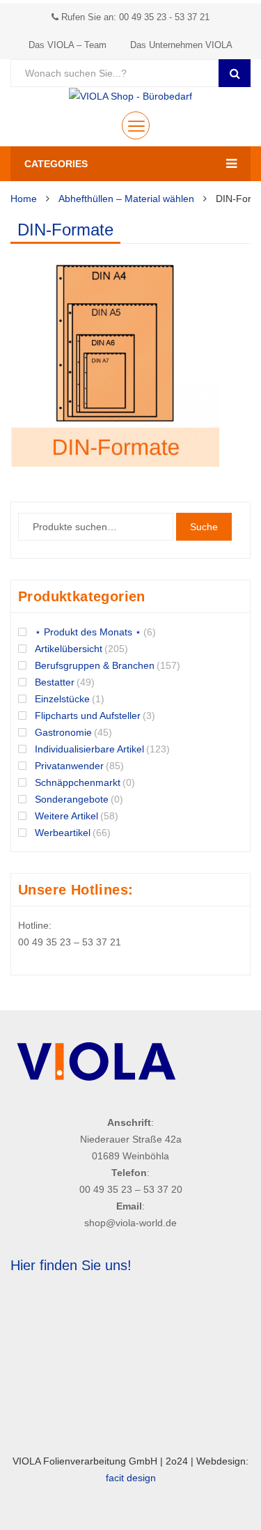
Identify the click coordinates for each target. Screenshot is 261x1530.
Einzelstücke (62, 698)
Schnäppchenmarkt (77, 782)
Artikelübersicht (68, 648)
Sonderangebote (72, 799)
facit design (131, 1477)
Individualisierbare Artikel (89, 749)
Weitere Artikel (66, 815)
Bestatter (54, 682)
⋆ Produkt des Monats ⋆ (88, 632)
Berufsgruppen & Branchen (95, 665)
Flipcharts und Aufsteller (88, 715)
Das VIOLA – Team (67, 45)
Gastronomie (63, 732)
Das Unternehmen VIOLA (181, 45)
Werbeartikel (62, 832)
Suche (204, 526)
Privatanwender (69, 765)
